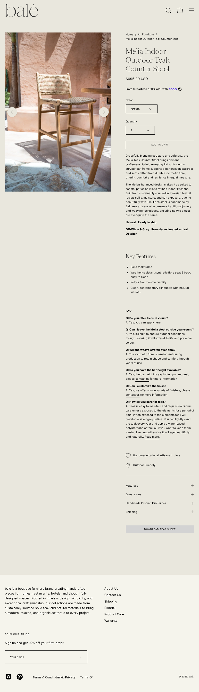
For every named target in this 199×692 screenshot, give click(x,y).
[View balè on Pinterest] (19, 676)
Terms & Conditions (47, 677)
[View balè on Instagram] (8, 676)
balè (191, 676)
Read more (152, 436)
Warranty (110, 620)
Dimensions (133, 494)
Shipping (131, 512)
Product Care (114, 614)
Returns (110, 608)
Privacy (70, 677)
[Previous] (12, 112)
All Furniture (146, 34)
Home (129, 34)
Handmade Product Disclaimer (146, 503)
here (158, 322)
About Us (111, 588)
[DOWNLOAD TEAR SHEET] (160, 534)
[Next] (104, 112)
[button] (168, 10)
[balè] (22, 10)
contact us (142, 378)
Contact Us (112, 595)
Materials (132, 485)
